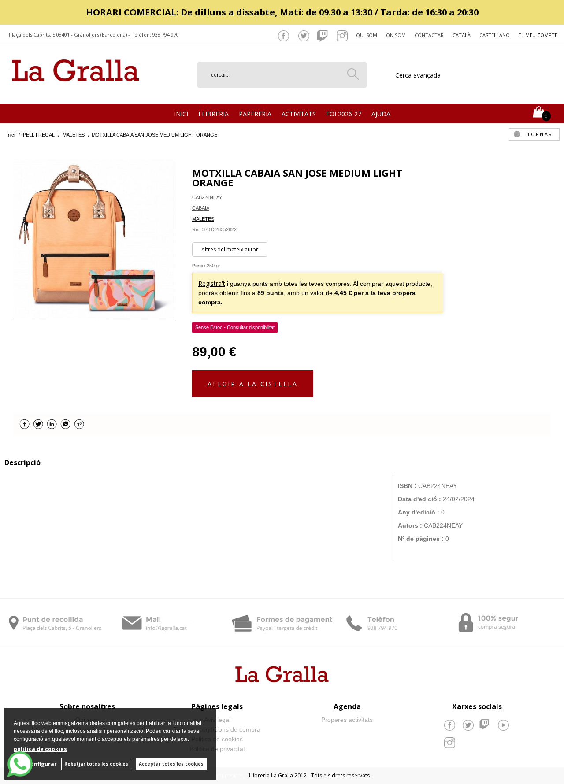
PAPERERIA (255, 114)
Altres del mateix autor (229, 249)
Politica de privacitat (217, 748)
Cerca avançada (418, 75)
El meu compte (538, 35)
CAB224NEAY (207, 197)
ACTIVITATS (299, 114)
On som (396, 35)
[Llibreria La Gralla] (75, 92)
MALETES (203, 219)
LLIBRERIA (213, 114)
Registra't (211, 283)
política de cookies (40, 749)
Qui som (366, 35)
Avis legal (217, 719)
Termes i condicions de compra (217, 729)
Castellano (494, 35)
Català (462, 35)
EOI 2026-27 (343, 114)
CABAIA (200, 208)
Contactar (429, 35)
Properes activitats (347, 719)
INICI (181, 114)
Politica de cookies (217, 739)
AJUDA (380, 114)
